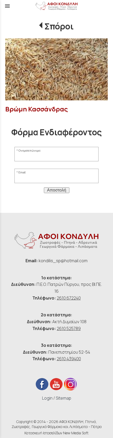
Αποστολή (56, 190)
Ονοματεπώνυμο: (29, 150)
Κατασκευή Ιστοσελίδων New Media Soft (56, 432)
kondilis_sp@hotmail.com (63, 261)
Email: (22, 172)
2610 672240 (69, 298)
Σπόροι (59, 26)
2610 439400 (69, 359)
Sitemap (63, 398)
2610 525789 (69, 328)
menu (7, 6)
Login (47, 398)
